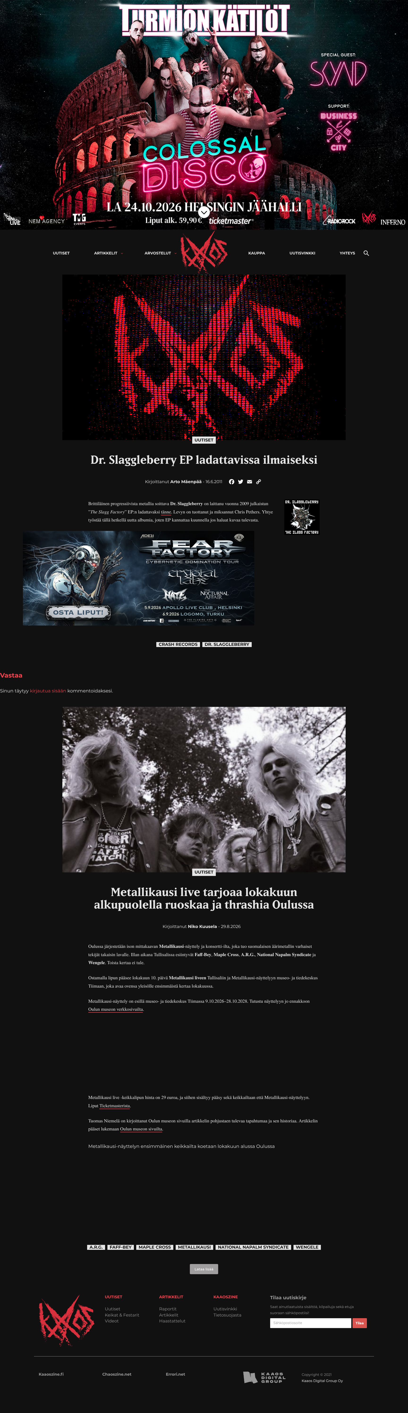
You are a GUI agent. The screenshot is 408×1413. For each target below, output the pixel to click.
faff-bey (121, 1247)
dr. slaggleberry (227, 644)
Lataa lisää (204, 1269)
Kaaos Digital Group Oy (322, 1380)
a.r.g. (95, 1247)
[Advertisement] (204, 1053)
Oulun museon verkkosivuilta (115, 1009)
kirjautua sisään (48, 691)
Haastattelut (172, 1321)
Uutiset (204, 440)
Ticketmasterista (114, 1105)
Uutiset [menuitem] (61, 253)
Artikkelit (168, 1315)
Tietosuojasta (227, 1315)
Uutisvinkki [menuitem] (302, 253)
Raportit (168, 1309)
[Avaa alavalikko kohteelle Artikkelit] (122, 253)
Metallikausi (194, 1247)
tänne (166, 511)
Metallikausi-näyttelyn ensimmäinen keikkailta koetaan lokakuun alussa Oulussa (181, 1146)
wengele (307, 1247)
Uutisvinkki (225, 1309)
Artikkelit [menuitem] (105, 253)
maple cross (155, 1247)
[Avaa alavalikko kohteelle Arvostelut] (175, 253)
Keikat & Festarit (122, 1315)
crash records (178, 644)
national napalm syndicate (253, 1247)
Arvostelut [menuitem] (158, 253)
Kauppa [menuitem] (256, 253)
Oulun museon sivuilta (141, 1128)
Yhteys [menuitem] (347, 253)
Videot (112, 1321)
